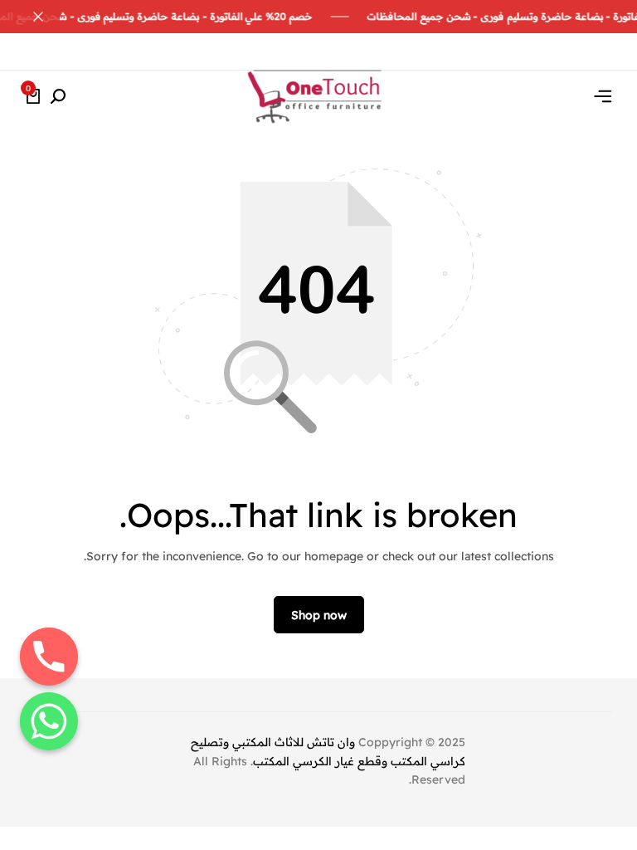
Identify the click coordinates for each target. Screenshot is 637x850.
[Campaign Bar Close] (30, 16)
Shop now (319, 615)
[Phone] (49, 657)
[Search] (58, 97)
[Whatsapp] (49, 721)
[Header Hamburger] (603, 96)
